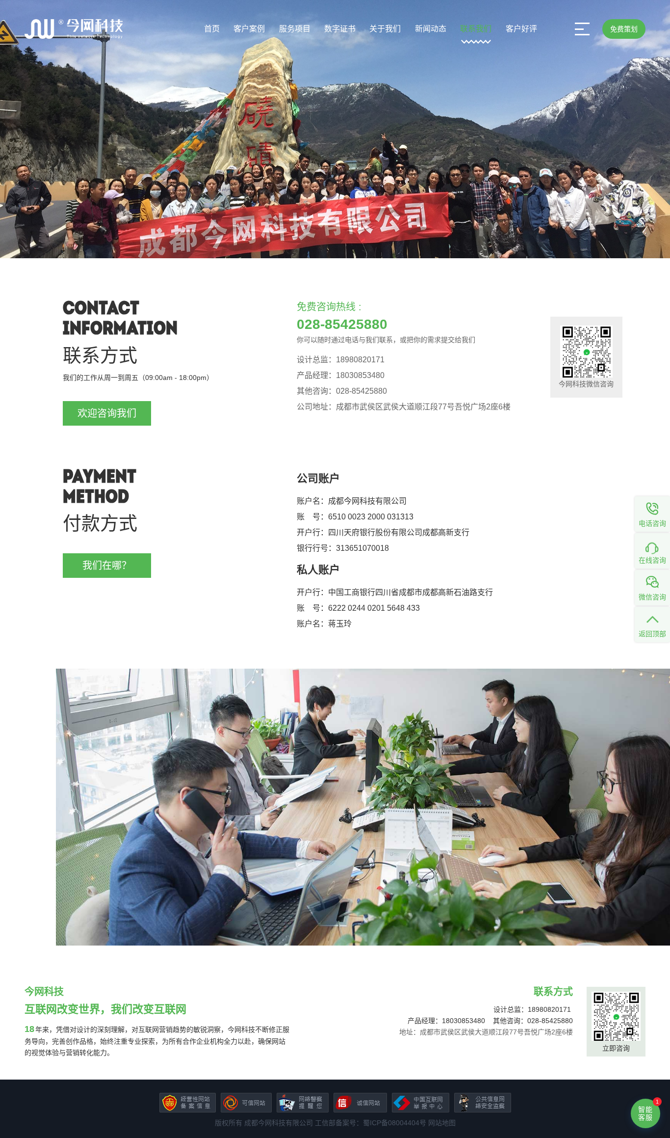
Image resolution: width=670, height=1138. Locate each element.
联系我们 (475, 29)
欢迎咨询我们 (106, 413)
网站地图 (442, 1123)
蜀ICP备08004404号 (394, 1123)
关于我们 (385, 29)
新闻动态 (430, 29)
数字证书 (340, 29)
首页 (212, 29)
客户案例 (249, 29)
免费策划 (624, 29)
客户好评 (521, 29)
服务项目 (294, 29)
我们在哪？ (106, 565)
